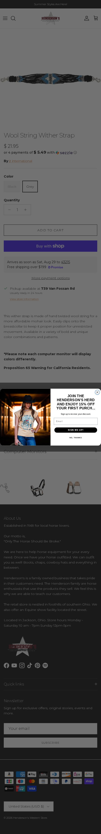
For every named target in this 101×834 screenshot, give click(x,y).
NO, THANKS (76, 438)
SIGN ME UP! (76, 430)
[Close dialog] (97, 392)
